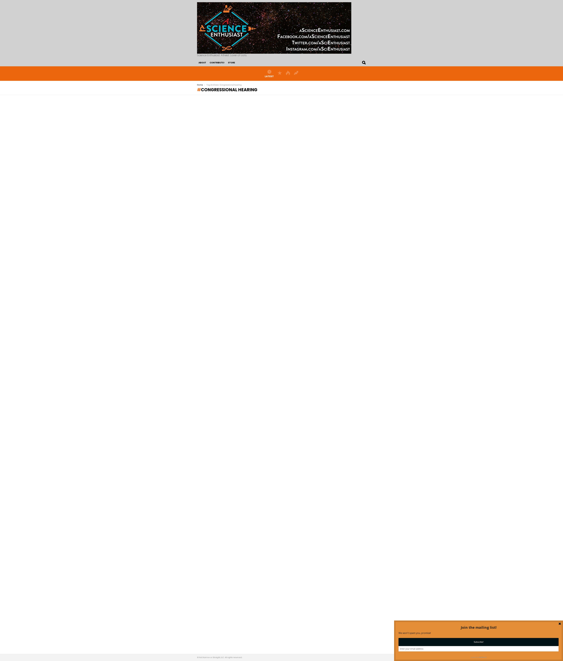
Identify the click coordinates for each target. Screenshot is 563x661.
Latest (269, 76)
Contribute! (217, 62)
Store (231, 62)
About (202, 62)
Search (364, 63)
